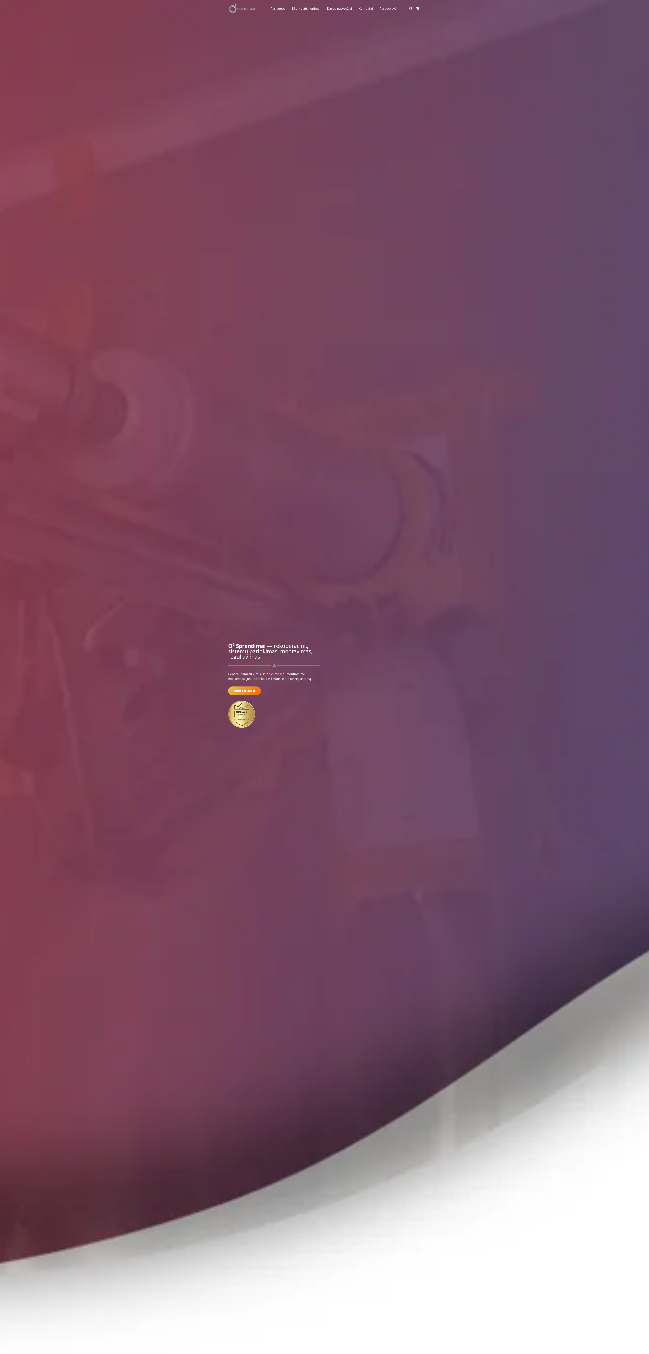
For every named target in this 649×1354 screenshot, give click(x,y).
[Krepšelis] (417, 8)
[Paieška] (410, 8)
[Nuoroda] (242, 8)
